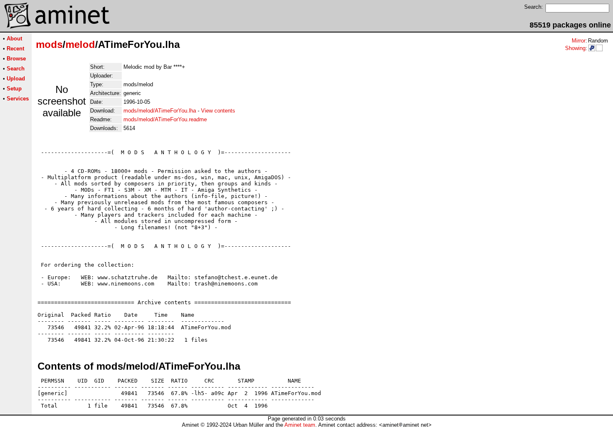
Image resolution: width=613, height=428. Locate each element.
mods (49, 44)
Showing (575, 48)
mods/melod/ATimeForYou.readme (165, 119)
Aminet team (299, 425)
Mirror (578, 41)
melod (80, 44)
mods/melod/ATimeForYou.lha (159, 111)
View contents (218, 111)
